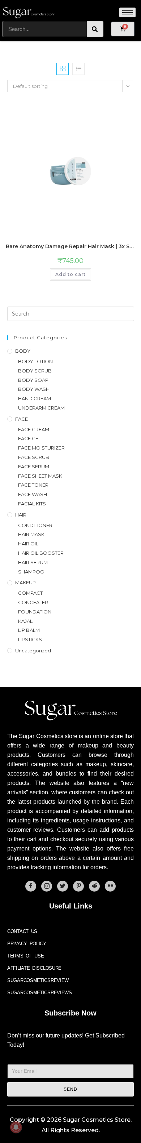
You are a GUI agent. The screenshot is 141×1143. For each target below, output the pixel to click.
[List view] (78, 69)
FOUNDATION (34, 612)
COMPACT (30, 593)
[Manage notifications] (16, 1127)
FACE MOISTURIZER (41, 448)
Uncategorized (33, 650)
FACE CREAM (33, 429)
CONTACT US (22, 931)
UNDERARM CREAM (41, 408)
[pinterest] (78, 886)
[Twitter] (62, 886)
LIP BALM (29, 630)
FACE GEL (29, 438)
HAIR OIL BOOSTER (41, 553)
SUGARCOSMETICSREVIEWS (39, 992)
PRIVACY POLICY (26, 943)
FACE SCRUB (33, 457)
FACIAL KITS (32, 503)
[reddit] (94, 886)
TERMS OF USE (25, 956)
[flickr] (110, 886)
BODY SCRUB (35, 371)
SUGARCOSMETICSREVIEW (38, 980)
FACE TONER (33, 485)
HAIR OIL (28, 543)
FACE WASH (32, 494)
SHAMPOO (31, 572)
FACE (21, 419)
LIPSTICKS (30, 639)
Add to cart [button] (70, 274)
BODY (22, 351)
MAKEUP (25, 582)
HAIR (20, 515)
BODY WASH (34, 389)
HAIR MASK (31, 534)
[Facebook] (30, 886)
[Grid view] (62, 69)
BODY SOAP (33, 380)
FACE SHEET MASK (40, 476)
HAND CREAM (34, 398)
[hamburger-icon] (127, 12)
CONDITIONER (35, 525)
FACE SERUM (33, 466)
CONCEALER (33, 602)
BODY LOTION (35, 361)
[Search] (95, 29)
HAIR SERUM (33, 562)
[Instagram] (46, 886)
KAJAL (25, 621)
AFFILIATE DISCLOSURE (34, 968)
